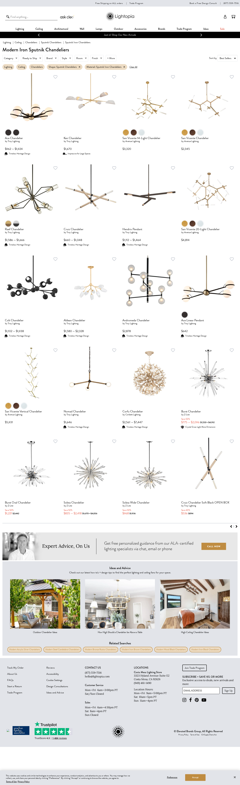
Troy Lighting (14, 141)
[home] (120, 20)
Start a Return (14, 686)
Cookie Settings (54, 680)
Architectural (61, 29)
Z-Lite (187, 414)
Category (8, 58)
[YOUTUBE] (204, 700)
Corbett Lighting (132, 414)
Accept (195, 777)
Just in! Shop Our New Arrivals (120, 35)
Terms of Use (194, 734)
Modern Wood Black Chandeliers (171, 649)
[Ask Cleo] (67, 16)
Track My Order (15, 668)
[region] (120, 777)
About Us (12, 674)
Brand (49, 58)
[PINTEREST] (197, 700)
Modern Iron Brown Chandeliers (136, 649)
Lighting (20, 29)
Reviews (50, 668)
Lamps (99, 29)
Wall (82, 29)
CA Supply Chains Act (209, 734)
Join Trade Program (194, 668)
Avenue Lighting (132, 141)
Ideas (206, 29)
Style (64, 58)
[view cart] (233, 17)
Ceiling (39, 29)
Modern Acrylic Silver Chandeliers (24, 649)
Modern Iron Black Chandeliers (205, 649)
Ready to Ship (30, 58)
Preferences (172, 777)
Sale (222, 29)
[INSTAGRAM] (184, 700)
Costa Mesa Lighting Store (148, 672)
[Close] (234, 777)
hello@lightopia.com (97, 676)
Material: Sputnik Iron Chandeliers (104, 67)
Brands (161, 29)
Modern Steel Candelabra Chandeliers (62, 649)
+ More (111, 58)
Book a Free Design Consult (203, 3)
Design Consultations (57, 686)
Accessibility (52, 674)
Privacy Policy (183, 734)
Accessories (141, 29)
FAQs (10, 680)
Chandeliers (31, 42)
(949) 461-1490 (142, 683)
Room (79, 58)
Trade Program (136, 3)
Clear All (133, 67)
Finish (95, 58)
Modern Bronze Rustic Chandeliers (100, 649)
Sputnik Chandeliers (51, 42)
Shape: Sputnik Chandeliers (63, 67)
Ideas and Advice (55, 693)
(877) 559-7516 (231, 3)
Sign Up (228, 691)
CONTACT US (93, 667)
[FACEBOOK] (190, 700)
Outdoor (118, 29)
